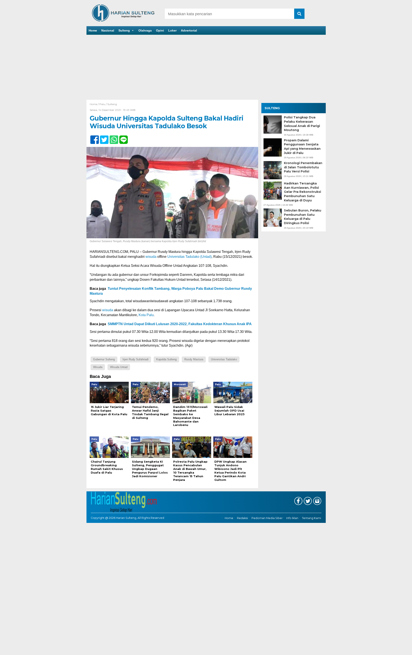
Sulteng (124, 30)
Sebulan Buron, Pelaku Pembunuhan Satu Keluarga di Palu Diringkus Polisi (302, 216)
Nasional (107, 30)
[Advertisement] (206, 68)
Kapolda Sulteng (166, 359)
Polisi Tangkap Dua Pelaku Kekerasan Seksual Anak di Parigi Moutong (302, 123)
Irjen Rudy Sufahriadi (135, 359)
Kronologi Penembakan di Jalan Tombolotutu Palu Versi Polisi (303, 167)
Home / (94, 104)
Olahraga (145, 30)
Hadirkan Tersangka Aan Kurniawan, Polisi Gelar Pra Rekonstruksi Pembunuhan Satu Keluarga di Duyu (302, 191)
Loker (172, 30)
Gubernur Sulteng (104, 359)
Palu (102, 104)
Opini (160, 30)
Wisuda (97, 367)
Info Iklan (292, 518)
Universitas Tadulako (224, 359)
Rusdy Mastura (193, 359)
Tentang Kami (311, 518)
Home (93, 30)
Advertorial (189, 30)
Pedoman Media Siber (267, 518)
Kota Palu (146, 315)
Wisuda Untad (118, 367)
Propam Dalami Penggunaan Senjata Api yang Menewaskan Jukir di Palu (302, 146)
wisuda (150, 256)
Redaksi (242, 518)
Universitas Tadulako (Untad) (189, 256)
